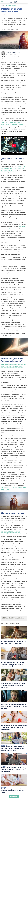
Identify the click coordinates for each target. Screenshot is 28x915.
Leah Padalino (13, 54)
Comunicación (4, 660)
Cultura (2, 5)
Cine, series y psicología (11, 5)
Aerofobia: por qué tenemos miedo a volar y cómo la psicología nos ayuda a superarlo (14, 706)
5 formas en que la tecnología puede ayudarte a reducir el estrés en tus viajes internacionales (13, 748)
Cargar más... (14, 796)
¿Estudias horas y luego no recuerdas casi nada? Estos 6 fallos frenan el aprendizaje (13, 643)
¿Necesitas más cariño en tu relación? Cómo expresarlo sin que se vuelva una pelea (13, 685)
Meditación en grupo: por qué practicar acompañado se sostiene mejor (12, 790)
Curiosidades (4, 703)
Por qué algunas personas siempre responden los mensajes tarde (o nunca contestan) (12, 664)
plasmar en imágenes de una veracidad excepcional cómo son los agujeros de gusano (12, 125)
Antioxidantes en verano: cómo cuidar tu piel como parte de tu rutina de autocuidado (14, 727)
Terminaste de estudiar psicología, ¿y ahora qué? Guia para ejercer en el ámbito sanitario (13, 769)
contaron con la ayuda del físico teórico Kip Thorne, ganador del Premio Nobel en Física (13, 168)
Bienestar (3, 724)
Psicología (3, 639)
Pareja (2, 682)
